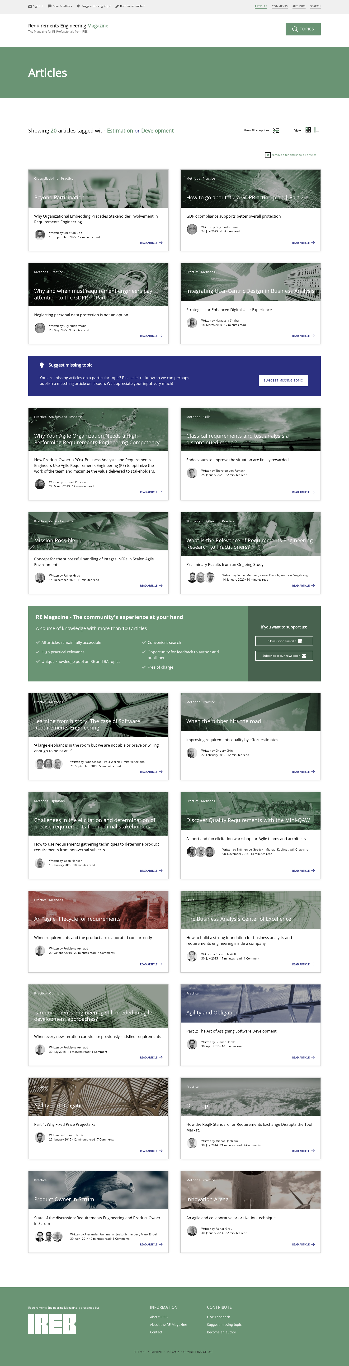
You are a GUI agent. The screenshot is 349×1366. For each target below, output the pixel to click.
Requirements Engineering (68, 28)
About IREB (159, 1317)
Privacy (173, 1352)
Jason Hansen (72, 861)
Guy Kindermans (227, 227)
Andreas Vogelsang (294, 575)
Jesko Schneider (127, 1234)
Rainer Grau (71, 575)
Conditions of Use (198, 1352)
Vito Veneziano (134, 762)
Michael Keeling (276, 849)
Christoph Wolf (226, 954)
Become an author (221, 1332)
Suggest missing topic (283, 380)
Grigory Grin (224, 751)
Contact (156, 1332)
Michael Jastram (227, 1141)
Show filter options (257, 130)
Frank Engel (149, 1234)
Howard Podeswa (75, 482)
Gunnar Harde (226, 1042)
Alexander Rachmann (100, 1234)
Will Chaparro (299, 849)
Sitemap (140, 1352)
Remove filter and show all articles (293, 155)
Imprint (157, 1352)
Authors (299, 6)
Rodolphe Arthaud (75, 948)
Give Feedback (218, 1317)
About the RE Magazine (168, 1324)
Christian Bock (73, 233)
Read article (149, 243)
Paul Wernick (113, 762)
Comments (280, 6)
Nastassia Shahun (228, 320)
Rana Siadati (94, 762)
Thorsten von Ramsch (230, 471)
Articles (261, 6)
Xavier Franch (269, 575)
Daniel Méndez (247, 575)
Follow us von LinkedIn (281, 641)
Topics (306, 29)
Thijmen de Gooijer (250, 849)
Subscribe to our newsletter (281, 656)
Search (315, 6)
